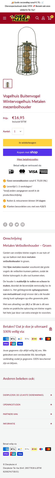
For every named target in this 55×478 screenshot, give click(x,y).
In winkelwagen (27, 142)
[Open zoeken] (37, 18)
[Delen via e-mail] (22, 224)
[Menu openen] (4, 18)
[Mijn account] (43, 18)
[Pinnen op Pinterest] (11, 224)
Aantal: (6, 131)
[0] (49, 18)
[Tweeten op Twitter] (17, 224)
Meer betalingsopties (27, 159)
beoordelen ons (23, 206)
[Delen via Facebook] (5, 224)
